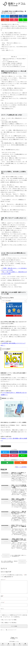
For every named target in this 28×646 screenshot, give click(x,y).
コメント (3, 579)
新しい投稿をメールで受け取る (9, 622)
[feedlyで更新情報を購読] (7, 462)
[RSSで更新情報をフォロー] (20, 462)
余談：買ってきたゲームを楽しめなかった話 (12, 64)
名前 (2, 596)
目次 (12, 56)
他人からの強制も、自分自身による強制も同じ (12, 63)
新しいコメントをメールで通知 (9, 619)
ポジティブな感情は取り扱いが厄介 (10, 61)
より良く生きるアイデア (6, 446)
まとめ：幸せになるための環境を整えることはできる (14, 66)
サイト (2, 608)
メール (2, 602)
